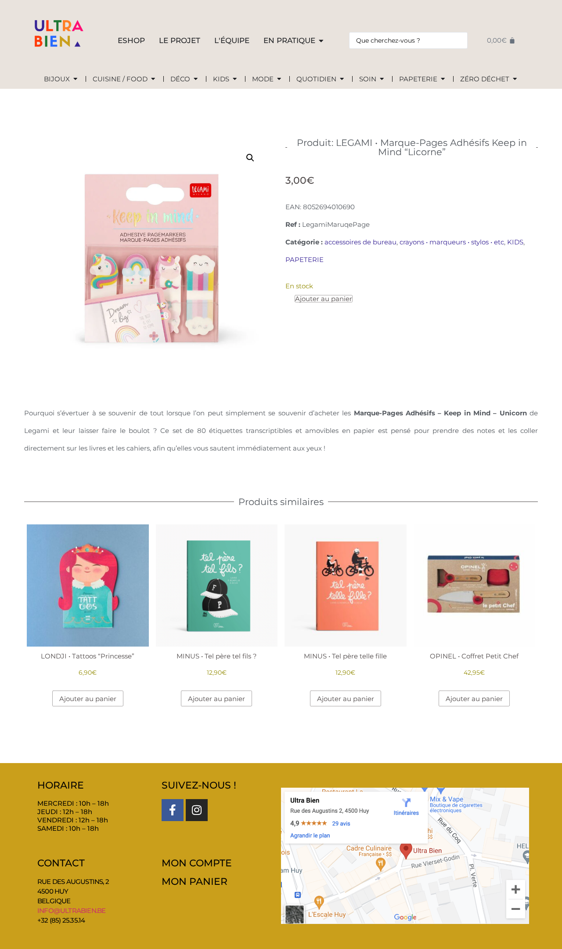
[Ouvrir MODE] (279, 79)
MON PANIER (194, 881)
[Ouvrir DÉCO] (195, 79)
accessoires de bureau (360, 242)
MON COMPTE (197, 863)
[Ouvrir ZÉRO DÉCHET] (515, 79)
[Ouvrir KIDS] (234, 79)
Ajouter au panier (323, 298)
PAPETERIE (304, 259)
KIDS (515, 242)
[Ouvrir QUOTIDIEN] (342, 79)
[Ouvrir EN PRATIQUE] (321, 41)
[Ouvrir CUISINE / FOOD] (153, 79)
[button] (250, 158)
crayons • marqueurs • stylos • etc (452, 242)
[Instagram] (197, 810)
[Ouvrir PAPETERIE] (443, 79)
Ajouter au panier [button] (87, 698)
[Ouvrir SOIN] (381, 79)
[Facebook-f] (173, 810)
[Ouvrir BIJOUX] (75, 79)
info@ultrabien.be (71, 910)
